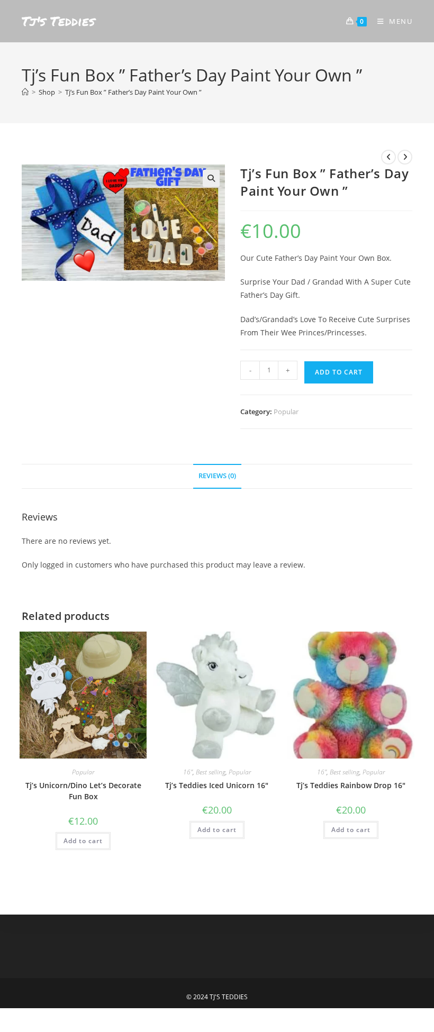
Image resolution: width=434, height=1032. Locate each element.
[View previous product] (388, 157)
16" (188, 772)
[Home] (25, 92)
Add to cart (339, 372)
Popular (286, 411)
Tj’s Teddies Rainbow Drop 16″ (350, 785)
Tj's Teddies (58, 21)
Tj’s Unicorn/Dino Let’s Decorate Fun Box (83, 790)
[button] (211, 178)
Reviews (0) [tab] (217, 475)
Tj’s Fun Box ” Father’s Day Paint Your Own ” (133, 92)
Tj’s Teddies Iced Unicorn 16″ (216, 785)
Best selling (210, 772)
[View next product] (404, 157)
